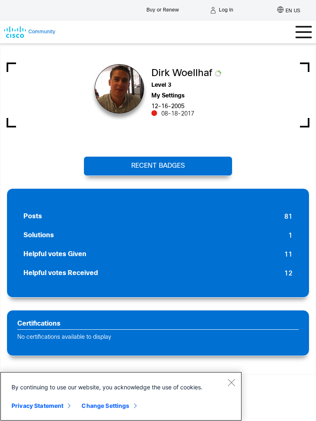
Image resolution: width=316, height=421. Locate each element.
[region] (121, 396)
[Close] (231, 382)
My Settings (168, 96)
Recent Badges (158, 166)
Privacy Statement (37, 405)
